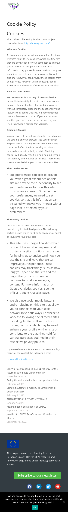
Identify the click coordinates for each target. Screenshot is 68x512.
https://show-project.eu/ (37, 43)
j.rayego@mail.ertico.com (20, 359)
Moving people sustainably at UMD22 (26, 406)
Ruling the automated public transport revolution (33, 380)
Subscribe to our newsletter (37, 475)
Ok (34, 507)
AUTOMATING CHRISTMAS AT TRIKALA (27, 399)
